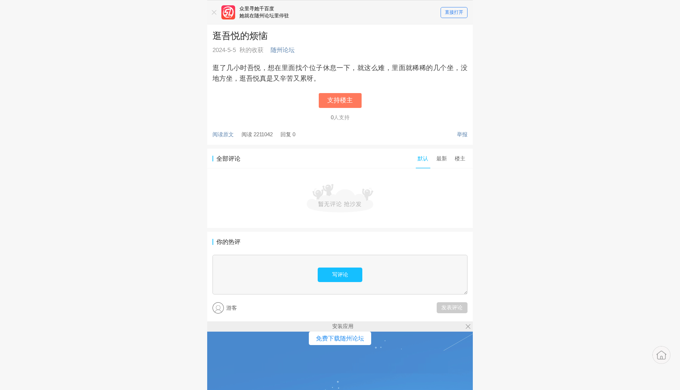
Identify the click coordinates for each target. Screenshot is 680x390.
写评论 (340, 274)
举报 (462, 134)
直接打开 (454, 12)
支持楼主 (340, 100)
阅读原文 (223, 134)
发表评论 (452, 307)
